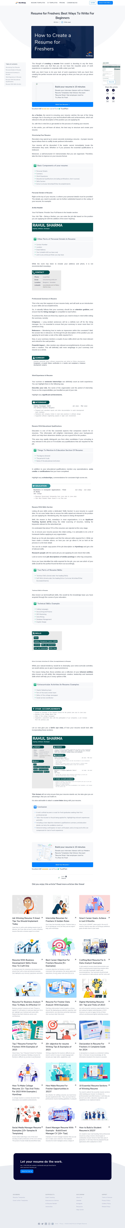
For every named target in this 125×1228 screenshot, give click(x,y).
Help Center (80, 1210)
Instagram (79, 1204)
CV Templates (52, 3)
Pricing (62, 3)
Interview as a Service (52, 1200)
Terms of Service (107, 1197)
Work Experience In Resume (13, 77)
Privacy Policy (106, 1200)
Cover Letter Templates (20, 1200)
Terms (56, 1224)
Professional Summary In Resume (12, 73)
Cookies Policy (106, 1204)
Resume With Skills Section (13, 84)
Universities (49, 1207)
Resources (79, 1207)
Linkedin (78, 1200)
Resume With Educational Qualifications (13, 80)
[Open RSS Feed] (52, 1223)
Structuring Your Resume (13, 67)
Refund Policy (106, 1207)
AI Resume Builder (51, 1204)
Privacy (61, 1224)
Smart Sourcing (50, 1197)
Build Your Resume (62, 104)
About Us (79, 1197)
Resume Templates (38, 3)
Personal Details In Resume (13, 70)
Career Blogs (72, 3)
